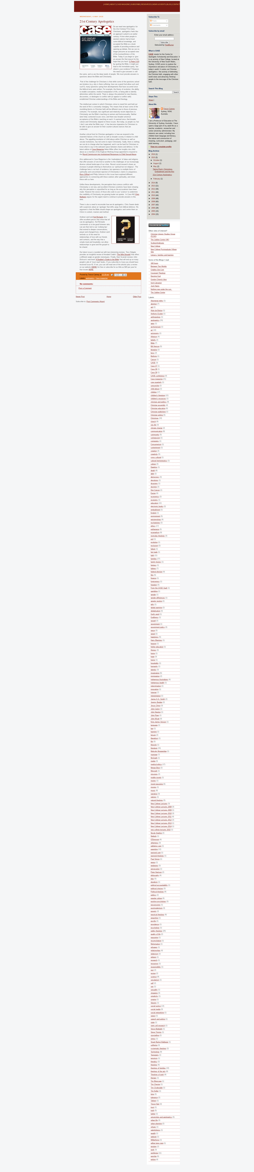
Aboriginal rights (157, 301)
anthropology (155, 317)
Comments (156, 25)
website (154, 1137)
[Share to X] (120, 275)
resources (154, 964)
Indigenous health (157, 683)
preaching (154, 918)
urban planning (156, 1124)
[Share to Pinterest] (125, 275)
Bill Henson (155, 346)
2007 (153, 205)
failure (153, 549)
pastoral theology (157, 856)
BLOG (169, 4)
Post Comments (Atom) (96, 302)
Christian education (158, 408)
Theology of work (157, 1075)
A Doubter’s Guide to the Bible (107, 260)
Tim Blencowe (156, 1081)
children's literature (158, 395)
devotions (154, 480)
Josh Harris (155, 286)
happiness (154, 637)
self (152, 983)
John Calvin (155, 709)
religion (153, 957)
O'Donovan (155, 839)
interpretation (156, 696)
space (153, 1016)
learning (154, 732)
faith (152, 555)
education (154, 503)
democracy (155, 477)
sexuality (154, 990)
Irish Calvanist (156, 283)
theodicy (154, 1062)
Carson (153, 360)
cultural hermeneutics (159, 461)
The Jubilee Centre (158, 292)
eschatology (155, 523)
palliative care (156, 846)
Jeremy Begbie (156, 702)
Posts (154, 21)
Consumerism (156, 444)
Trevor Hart (155, 1104)
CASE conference (157, 376)
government (155, 624)
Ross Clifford (85, 174)
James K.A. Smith (158, 699)
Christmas (154, 418)
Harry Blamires (156, 640)
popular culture (156, 898)
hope (152, 657)
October (156, 160)
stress (153, 1039)
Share (151, 100)
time (152, 1094)
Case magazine (102, 278)
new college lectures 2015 (161, 830)
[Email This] (115, 275)
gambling (154, 591)
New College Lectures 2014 (161, 826)
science (154, 977)
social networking (157, 1013)
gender (153, 595)
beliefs (153, 340)
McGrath (154, 758)
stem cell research (158, 1026)
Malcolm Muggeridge (159, 751)
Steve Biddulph (156, 1029)
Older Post (137, 297)
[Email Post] (112, 275)
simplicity (154, 996)
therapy (153, 1078)
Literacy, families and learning (162, 255)
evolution (154, 542)
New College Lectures (159, 804)
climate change (156, 428)
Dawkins (154, 467)
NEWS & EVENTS (159, 4)
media (153, 761)
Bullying (154, 356)
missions (154, 774)
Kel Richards (98, 217)
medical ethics (156, 764)
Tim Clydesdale (157, 1088)
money (153, 781)
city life (153, 425)
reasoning (154, 938)
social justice (156, 1006)
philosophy (155, 875)
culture (153, 464)
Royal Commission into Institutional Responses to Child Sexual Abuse (109, 154)
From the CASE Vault (159, 588)
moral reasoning (157, 784)
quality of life (155, 934)
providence (155, 924)
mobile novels (156, 778)
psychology (155, 928)
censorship (155, 386)
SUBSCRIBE (135, 4)
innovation (154, 689)
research (154, 960)
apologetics (90, 278)
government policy (158, 627)
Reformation (155, 944)
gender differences (158, 598)
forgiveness (155, 581)
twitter (153, 1114)
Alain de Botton (156, 311)
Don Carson (155, 490)
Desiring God (156, 276)
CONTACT (176, 4)
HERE (94, 267)
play (152, 879)
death (153, 471)
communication (156, 431)
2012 (153, 189)
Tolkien (153, 1101)
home (153, 653)
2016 (153, 154)
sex (152, 987)
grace (153, 630)
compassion (155, 438)
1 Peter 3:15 (134, 62)
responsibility (156, 967)
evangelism (155, 532)
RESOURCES (146, 4)
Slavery (154, 1003)
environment (155, 516)
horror (153, 660)
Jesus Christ (155, 706)
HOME (106, 4)
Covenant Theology (158, 273)
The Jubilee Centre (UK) (160, 240)
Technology (155, 1052)
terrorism (154, 1058)
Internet (154, 692)
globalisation (155, 611)
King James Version (158, 722)
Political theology (157, 892)
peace (153, 862)
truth (152, 1110)
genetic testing (156, 601)
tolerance (154, 1097)
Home (109, 297)
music (153, 790)
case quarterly (156, 382)
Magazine (98, 149)
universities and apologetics (161, 1117)
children (154, 392)
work (152, 1150)
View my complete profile (161, 147)
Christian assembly (158, 405)
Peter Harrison (156, 872)
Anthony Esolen (157, 314)
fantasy (153, 565)
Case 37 (154, 366)
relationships (155, 950)
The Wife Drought (123, 254)
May (155, 166)
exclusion (154, 546)
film (152, 575)
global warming (156, 608)
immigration (155, 676)
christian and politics (158, 402)
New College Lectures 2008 (161, 807)
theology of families (158, 1068)
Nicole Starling (156, 833)
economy (154, 500)
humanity (154, 666)
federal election (156, 572)
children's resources (158, 399)
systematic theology (158, 1048)
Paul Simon (155, 859)
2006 (153, 208)
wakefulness (155, 1130)
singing (153, 999)
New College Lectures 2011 (161, 817)
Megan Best (155, 768)
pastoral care (156, 853)
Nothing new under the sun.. (161, 289)
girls (152, 604)
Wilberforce (155, 1140)
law (152, 729)
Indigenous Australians (159, 679)
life (152, 741)
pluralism (154, 882)
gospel (153, 621)
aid (152, 307)
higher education (157, 647)
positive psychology (158, 901)
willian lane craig (157, 1143)
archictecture (156, 327)
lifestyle (154, 745)
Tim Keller (154, 1091)
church (153, 421)
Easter (153, 493)
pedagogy (154, 866)
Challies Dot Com (157, 270)
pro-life (153, 921)
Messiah (154, 771)
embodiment (155, 510)
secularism (155, 980)
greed (153, 634)
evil (152, 539)
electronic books (157, 506)
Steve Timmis (156, 1032)
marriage (154, 755)
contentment (155, 448)
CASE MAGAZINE (123, 4)
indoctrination (156, 686)
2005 (153, 211)
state (153, 1022)
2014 (153, 183)
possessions (155, 905)
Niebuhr (154, 836)
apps (152, 323)
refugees (154, 947)
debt (152, 474)
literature (154, 748)
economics (155, 497)
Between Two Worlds (159, 266)
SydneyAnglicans (157, 243)
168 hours (154, 263)
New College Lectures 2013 (161, 823)
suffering (154, 1045)
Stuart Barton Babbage (159, 1042)
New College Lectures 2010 (161, 813)
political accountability (159, 885)
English (153, 513)
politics (153, 895)
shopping (154, 993)
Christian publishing (158, 412)
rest (152, 970)
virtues (153, 1127)
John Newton (156, 712)
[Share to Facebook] (123, 275)
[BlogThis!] (118, 275)
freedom (154, 585)
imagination (155, 673)
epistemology (156, 520)
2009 (153, 198)
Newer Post (80, 297)
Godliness (154, 617)
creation (154, 451)
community (155, 435)
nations (153, 797)
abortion (154, 304)
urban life (154, 1120)
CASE (153, 363)
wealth (153, 1133)
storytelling (155, 1035)
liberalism (154, 738)
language (154, 725)
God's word (155, 614)
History (153, 650)
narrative (154, 794)
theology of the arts (158, 1071)
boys (152, 353)
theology (154, 1065)
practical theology (157, 915)
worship (154, 1156)
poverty (153, 911)
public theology (156, 931)
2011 (153, 192)
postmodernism (156, 908)
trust (152, 1107)
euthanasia (155, 529)
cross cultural (156, 457)
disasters (154, 483)
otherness (154, 843)
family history (156, 562)
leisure (153, 735)
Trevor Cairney (169, 109)
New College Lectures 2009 (161, 810)
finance (153, 578)
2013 (153, 186)
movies (153, 787)
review (153, 973)
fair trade (154, 552)
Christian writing (157, 415)
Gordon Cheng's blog (159, 280)
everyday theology (158, 536)
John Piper (155, 715)
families (154, 559)
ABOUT (112, 4)
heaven (153, 644)
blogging (154, 350)
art (152, 330)
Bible (153, 343)
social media (155, 1009)
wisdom (154, 1146)
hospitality (154, 663)
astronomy (155, 333)
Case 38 (154, 369)
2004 (153, 214)
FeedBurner (169, 45)
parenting (154, 849)
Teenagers (155, 1055)
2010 (153, 195)
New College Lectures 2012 (161, 820)
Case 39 (154, 372)
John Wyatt (155, 719)
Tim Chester (155, 1084)
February (157, 179)
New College (155, 246)
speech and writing (158, 1019)
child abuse (155, 389)
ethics (153, 526)
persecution (155, 869)
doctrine (154, 487)
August (156, 163)
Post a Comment (85, 288)
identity (153, 670)
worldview (154, 1153)
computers (155, 441)
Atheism (154, 337)
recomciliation (156, 941)
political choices (157, 888)
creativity (154, 454)
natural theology (157, 800)
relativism (154, 954)
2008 (153, 202)
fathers (153, 569)
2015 (153, 157)
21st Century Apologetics (97, 21)
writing (153, 1159)
